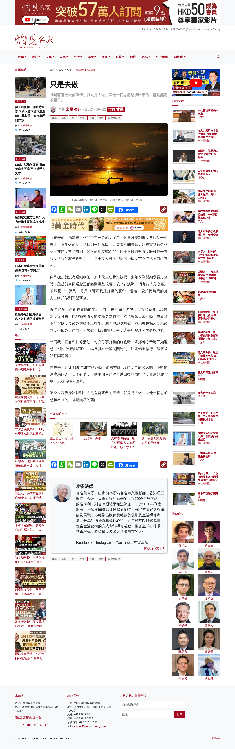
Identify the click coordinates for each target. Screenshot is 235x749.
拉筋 (63, 117)
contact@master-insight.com (91, 726)
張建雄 (201, 379)
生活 (77, 57)
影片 (133, 57)
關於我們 (180, 57)
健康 (91, 57)
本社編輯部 (26, 125)
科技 (119, 57)
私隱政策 (216, 738)
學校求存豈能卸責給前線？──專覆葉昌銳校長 (208, 214)
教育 (35, 57)
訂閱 (180, 714)
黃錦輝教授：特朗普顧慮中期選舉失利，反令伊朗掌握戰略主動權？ (29, 369)
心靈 (69, 69)
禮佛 (101, 117)
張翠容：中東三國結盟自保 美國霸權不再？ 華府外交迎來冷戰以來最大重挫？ (208, 278)
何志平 (201, 117)
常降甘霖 (116, 109)
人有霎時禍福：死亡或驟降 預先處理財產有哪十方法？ (123, 443)
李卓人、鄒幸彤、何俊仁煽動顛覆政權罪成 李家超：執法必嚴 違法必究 (208, 258)
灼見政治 (20, 101)
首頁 (52, 69)
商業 (105, 57)
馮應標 (201, 396)
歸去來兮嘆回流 (207, 392)
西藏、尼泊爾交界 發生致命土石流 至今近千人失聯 (30, 169)
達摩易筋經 (114, 117)
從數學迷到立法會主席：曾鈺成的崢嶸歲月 (208, 436)
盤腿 (91, 117)
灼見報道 (20, 158)
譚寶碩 (201, 177)
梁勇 (200, 422)
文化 (49, 57)
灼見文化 (20, 260)
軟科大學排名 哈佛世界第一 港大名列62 (207, 194)
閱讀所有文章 (153, 548)
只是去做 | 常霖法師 (85, 69)
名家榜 (146, 57)
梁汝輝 (201, 342)
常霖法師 (73, 109)
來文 (200, 221)
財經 (63, 57)
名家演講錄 (21, 309)
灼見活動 (162, 57)
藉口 (73, 117)
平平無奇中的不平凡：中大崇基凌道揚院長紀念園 (208, 416)
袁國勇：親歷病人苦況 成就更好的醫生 (208, 154)
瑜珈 (82, 117)
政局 (21, 57)
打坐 (54, 117)
